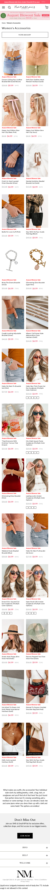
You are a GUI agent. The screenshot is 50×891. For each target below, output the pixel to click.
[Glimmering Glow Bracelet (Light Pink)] (37, 261)
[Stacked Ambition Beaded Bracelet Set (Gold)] (37, 160)
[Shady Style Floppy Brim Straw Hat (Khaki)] (13, 635)
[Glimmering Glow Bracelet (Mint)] (13, 475)
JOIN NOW (25, 836)
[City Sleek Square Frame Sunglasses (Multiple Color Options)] (37, 420)
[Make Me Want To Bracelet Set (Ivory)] (37, 530)
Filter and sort (25, 35)
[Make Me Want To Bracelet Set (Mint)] (13, 365)
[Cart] (46, 7)
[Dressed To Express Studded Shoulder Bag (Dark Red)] (37, 686)
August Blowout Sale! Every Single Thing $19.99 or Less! (22, 2)
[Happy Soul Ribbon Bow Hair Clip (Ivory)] (37, 109)
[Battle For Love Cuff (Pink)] (13, 211)
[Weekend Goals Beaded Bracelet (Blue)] (13, 530)
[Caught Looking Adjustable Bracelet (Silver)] (13, 312)
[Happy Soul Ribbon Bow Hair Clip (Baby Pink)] (13, 109)
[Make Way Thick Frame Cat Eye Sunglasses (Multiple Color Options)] (37, 365)
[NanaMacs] (25, 7)
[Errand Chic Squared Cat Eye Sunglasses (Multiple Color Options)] (13, 580)
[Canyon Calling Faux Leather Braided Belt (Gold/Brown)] (13, 58)
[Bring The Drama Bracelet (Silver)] (13, 261)
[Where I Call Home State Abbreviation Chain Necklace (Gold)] (37, 312)
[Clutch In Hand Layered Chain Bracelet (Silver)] (13, 160)
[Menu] (4, 7)
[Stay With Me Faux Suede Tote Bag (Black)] (37, 211)
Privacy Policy (25, 881)
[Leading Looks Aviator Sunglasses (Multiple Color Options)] (37, 475)
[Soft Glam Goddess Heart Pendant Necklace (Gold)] (37, 58)
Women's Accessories (14, 23)
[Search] (10, 7)
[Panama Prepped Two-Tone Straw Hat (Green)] (37, 635)
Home (4, 23)
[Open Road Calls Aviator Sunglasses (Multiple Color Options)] (37, 580)
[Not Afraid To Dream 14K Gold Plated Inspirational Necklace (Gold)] (13, 686)
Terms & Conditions (40, 879)
